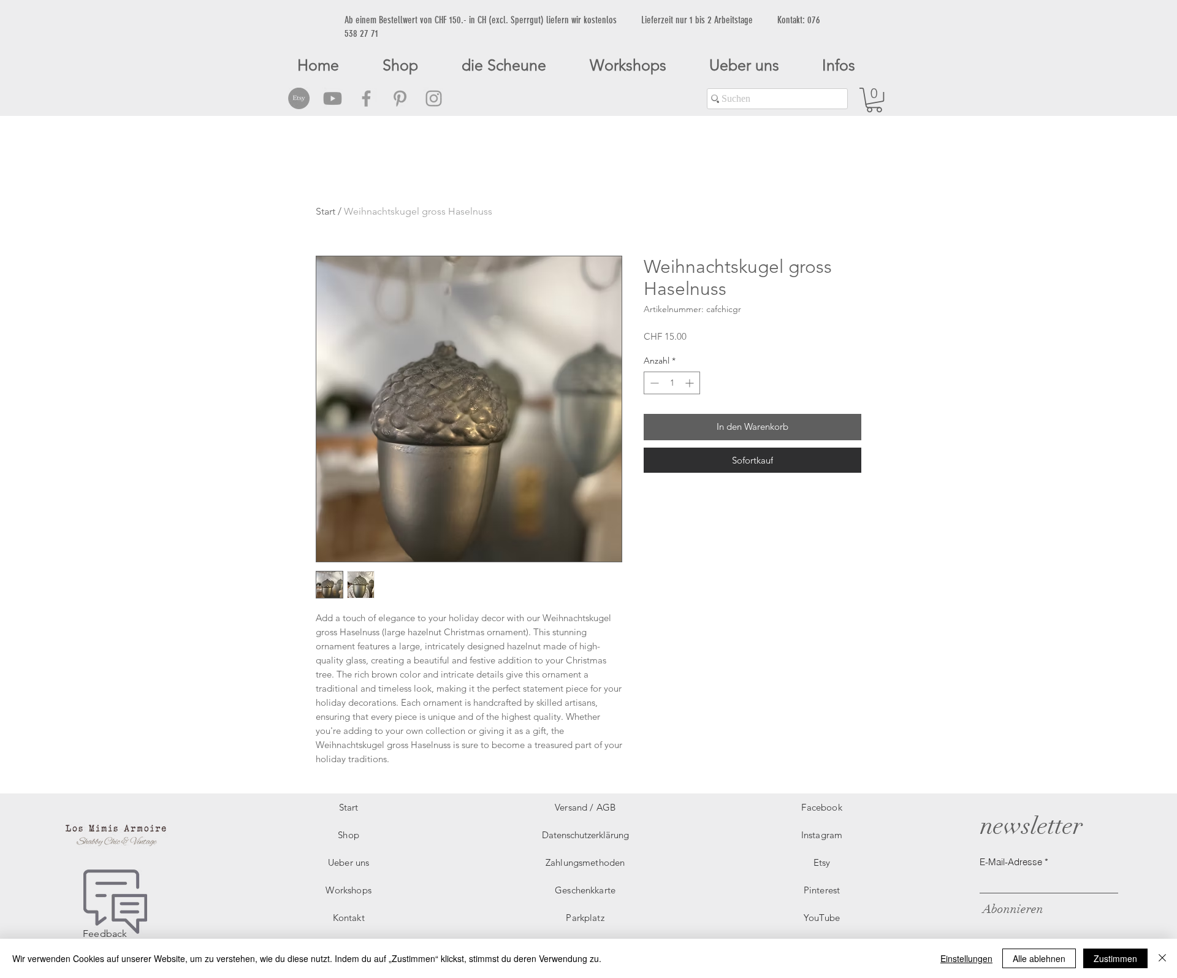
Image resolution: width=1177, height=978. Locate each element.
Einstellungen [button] (966, 958)
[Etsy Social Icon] (299, 98)
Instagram (821, 835)
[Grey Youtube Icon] (332, 98)
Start (325, 211)
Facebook (821, 807)
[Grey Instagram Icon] (433, 98)
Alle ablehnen (1039, 958)
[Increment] (690, 383)
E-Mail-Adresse (1011, 861)
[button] (874, 100)
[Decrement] (653, 383)
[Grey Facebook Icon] (366, 98)
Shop (348, 835)
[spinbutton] (672, 383)
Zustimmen (1115, 958)
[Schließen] (1162, 958)
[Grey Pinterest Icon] (400, 98)
